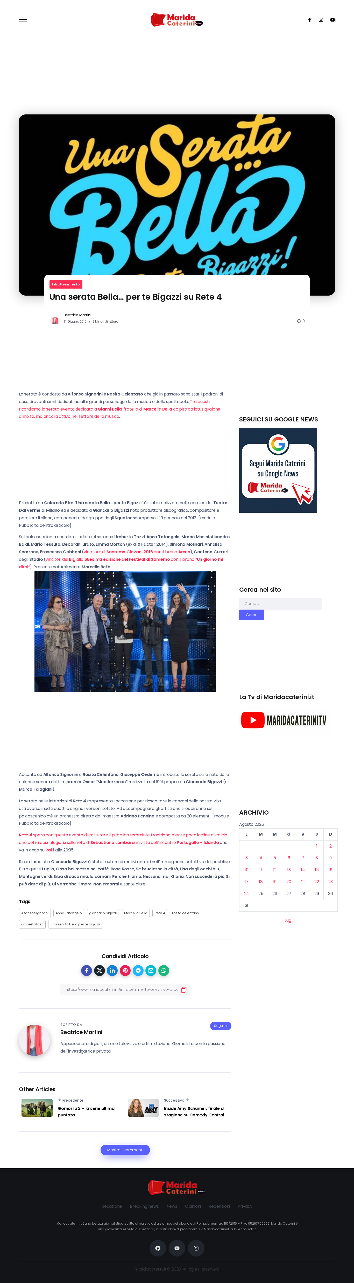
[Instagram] (319, 19)
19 (275, 882)
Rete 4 (160, 913)
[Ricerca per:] (280, 603)
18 (261, 882)
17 (247, 882)
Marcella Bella (135, 913)
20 (288, 882)
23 (330, 882)
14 (303, 870)
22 (316, 882)
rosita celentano (185, 913)
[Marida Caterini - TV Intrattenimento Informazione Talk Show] (177, 20)
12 (275, 870)
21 (303, 882)
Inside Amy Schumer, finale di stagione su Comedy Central (194, 1111)
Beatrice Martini (77, 315)
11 (260, 870)
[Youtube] (331, 19)
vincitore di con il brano (137, 552)
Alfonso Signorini (34, 913)
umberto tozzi (32, 924)
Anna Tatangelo (69, 913)
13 (289, 870)
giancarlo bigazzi (103, 913)
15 (317, 870)
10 (247, 870)
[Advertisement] (288, 379)
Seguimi (221, 1025)
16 (330, 870)
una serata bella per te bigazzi (75, 924)
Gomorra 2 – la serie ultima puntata (86, 1111)
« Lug (286, 920)
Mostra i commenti (125, 1149)
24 (246, 894)
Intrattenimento (66, 284)
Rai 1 (49, 850)
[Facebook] (308, 19)
